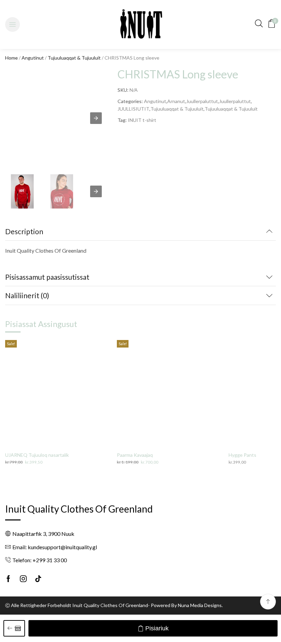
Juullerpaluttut (202, 101)
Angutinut (33, 58)
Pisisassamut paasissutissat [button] (47, 277)
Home (11, 58)
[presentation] (96, 191)
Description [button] (24, 231)
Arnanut (176, 101)
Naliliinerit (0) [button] (27, 295)
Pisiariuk (157, 628)
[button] (12, 24)
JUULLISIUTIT (133, 109)
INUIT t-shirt (142, 120)
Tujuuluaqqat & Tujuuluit (74, 58)
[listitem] (22, 192)
